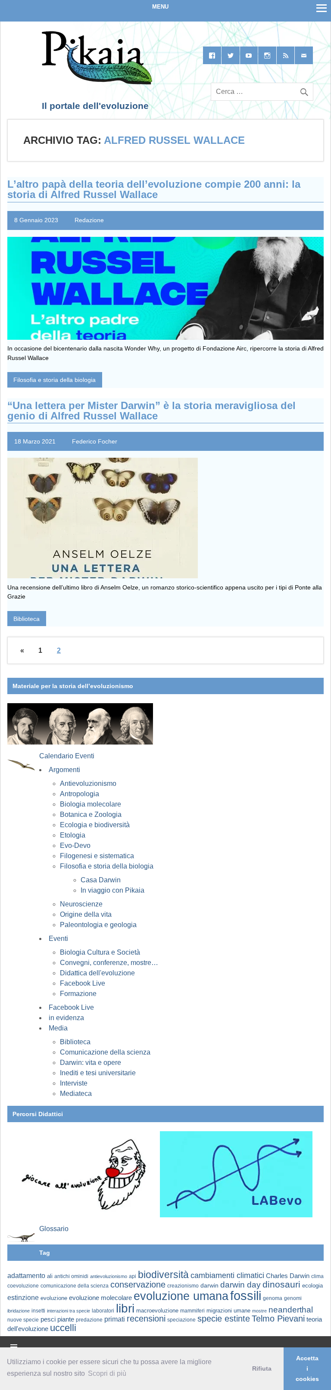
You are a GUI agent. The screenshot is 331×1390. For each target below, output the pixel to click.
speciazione (181, 1320)
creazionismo (183, 1285)
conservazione (138, 1284)
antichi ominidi (71, 1276)
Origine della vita (86, 914)
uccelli (63, 1327)
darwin (209, 1285)
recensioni (146, 1318)
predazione (89, 1319)
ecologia (312, 1286)
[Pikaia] (95, 82)
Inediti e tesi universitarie (98, 1073)
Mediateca (76, 1093)
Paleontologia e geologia (98, 924)
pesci (48, 1319)
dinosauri (281, 1284)
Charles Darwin (287, 1275)
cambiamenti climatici (227, 1275)
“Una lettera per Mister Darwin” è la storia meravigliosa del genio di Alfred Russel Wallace (151, 411)
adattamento (26, 1275)
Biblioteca (26, 618)
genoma (272, 1298)
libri (125, 1308)
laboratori (103, 1310)
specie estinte (223, 1318)
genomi (293, 1298)
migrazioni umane (228, 1310)
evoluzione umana (181, 1296)
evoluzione (54, 1298)
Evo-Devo (75, 845)
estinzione (23, 1297)
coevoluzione (23, 1286)
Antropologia (79, 793)
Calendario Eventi (66, 756)
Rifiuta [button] (262, 1368)
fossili (245, 1295)
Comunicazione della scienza (105, 1052)
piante (65, 1319)
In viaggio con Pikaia (112, 890)
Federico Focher (94, 441)
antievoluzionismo (108, 1276)
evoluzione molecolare (100, 1297)
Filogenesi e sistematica (97, 855)
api (132, 1276)
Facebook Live (82, 983)
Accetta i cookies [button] (307, 1368)
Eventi (58, 938)
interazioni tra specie (68, 1310)
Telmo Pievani (278, 1318)
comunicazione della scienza (75, 1286)
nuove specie (23, 1319)
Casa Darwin (101, 880)
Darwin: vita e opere (90, 1062)
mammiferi (192, 1311)
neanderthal (291, 1309)
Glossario (54, 1228)
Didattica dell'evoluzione (97, 973)
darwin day (240, 1284)
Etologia (72, 835)
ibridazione (18, 1310)
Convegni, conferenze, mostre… (109, 962)
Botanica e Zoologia (91, 814)
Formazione (78, 993)
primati (114, 1319)
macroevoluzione (157, 1310)
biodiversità (163, 1274)
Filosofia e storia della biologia (54, 379)
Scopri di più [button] (107, 1373)
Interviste (73, 1083)
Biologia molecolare (90, 804)
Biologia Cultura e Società (100, 952)
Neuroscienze (81, 904)
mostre (259, 1310)
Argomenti (64, 769)
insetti (38, 1311)
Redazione (89, 220)
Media (58, 1028)
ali (50, 1276)
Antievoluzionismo (88, 783)
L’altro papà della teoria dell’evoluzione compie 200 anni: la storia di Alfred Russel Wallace (153, 189)
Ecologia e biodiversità (95, 824)
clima (317, 1276)
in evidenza (66, 1017)
